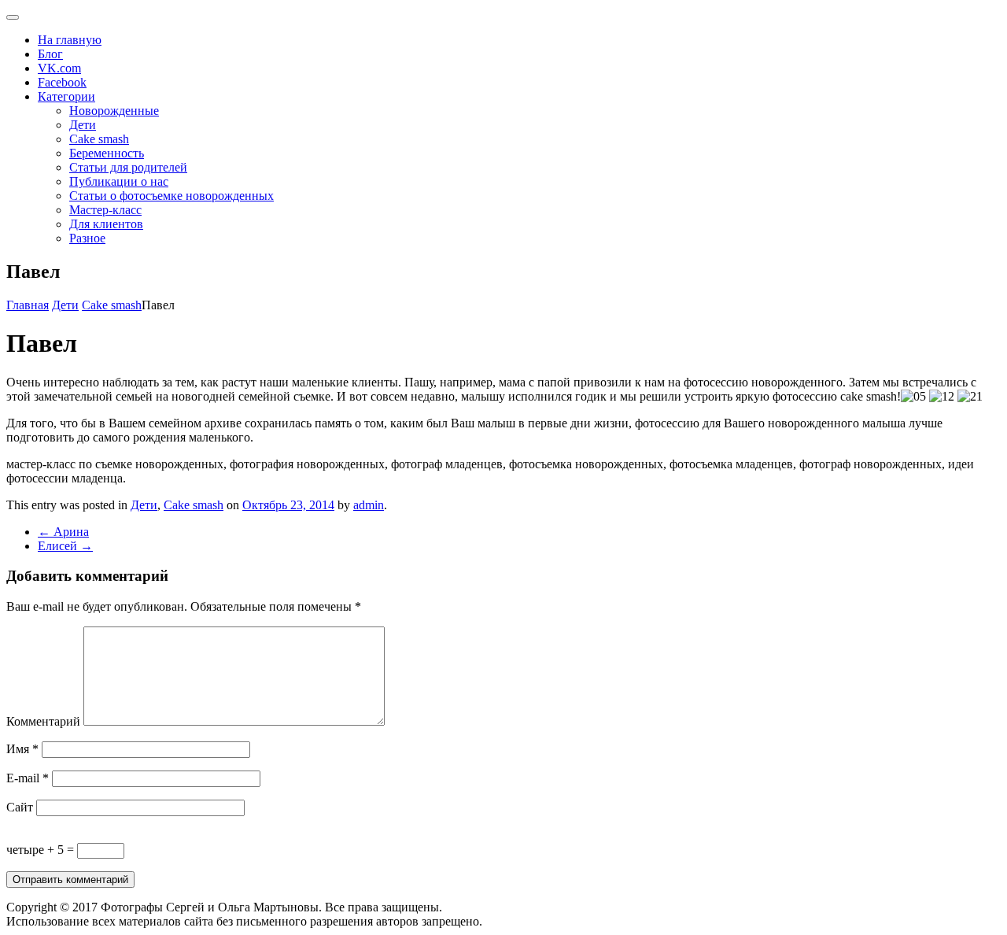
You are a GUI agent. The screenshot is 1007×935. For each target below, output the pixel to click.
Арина (63, 531)
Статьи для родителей (128, 167)
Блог (50, 54)
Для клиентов (106, 224)
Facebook (62, 82)
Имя (22, 749)
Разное (87, 238)
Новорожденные (114, 110)
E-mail (27, 778)
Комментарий (43, 721)
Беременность (106, 153)
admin (368, 505)
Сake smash (99, 139)
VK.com (59, 68)
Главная (27, 305)
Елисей (65, 545)
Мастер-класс (105, 209)
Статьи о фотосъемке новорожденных (171, 195)
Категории (66, 96)
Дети (82, 124)
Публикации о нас (118, 181)
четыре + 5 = (41, 849)
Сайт (19, 807)
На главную (69, 39)
